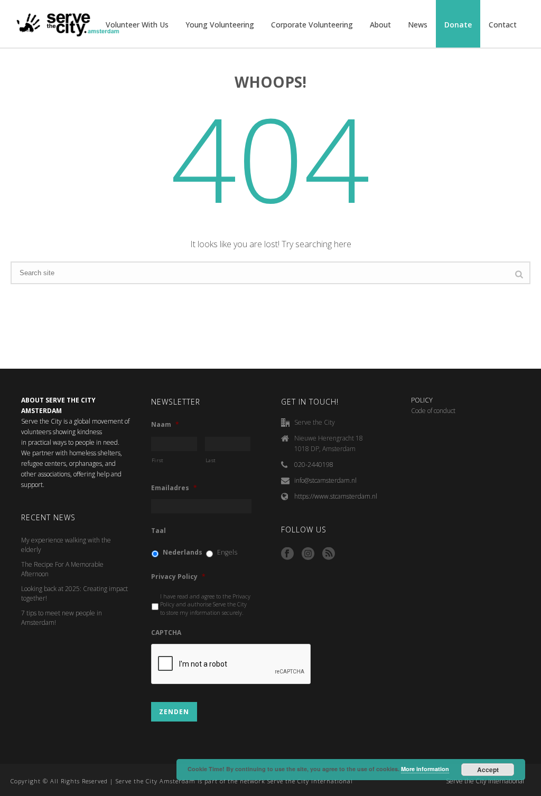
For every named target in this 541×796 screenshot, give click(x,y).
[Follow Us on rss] (328, 554)
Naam (165, 424)
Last (211, 460)
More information (425, 769)
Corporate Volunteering (312, 25)
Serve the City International (485, 781)
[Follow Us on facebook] (287, 554)
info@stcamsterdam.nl (325, 480)
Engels (227, 552)
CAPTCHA (166, 633)
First (158, 460)
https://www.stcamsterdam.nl (335, 496)
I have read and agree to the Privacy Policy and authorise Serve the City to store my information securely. (205, 605)
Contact (503, 25)
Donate (458, 25)
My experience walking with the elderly (66, 545)
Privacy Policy (178, 577)
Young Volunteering (219, 25)
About (380, 25)
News (417, 25)
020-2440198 (313, 464)
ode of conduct (435, 410)
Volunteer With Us (137, 25)
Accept (488, 769)
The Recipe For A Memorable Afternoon (62, 569)
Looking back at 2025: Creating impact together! (74, 593)
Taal (158, 531)
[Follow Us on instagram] (308, 554)
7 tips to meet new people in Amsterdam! (61, 617)
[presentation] (231, 664)
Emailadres (174, 488)
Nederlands (182, 552)
